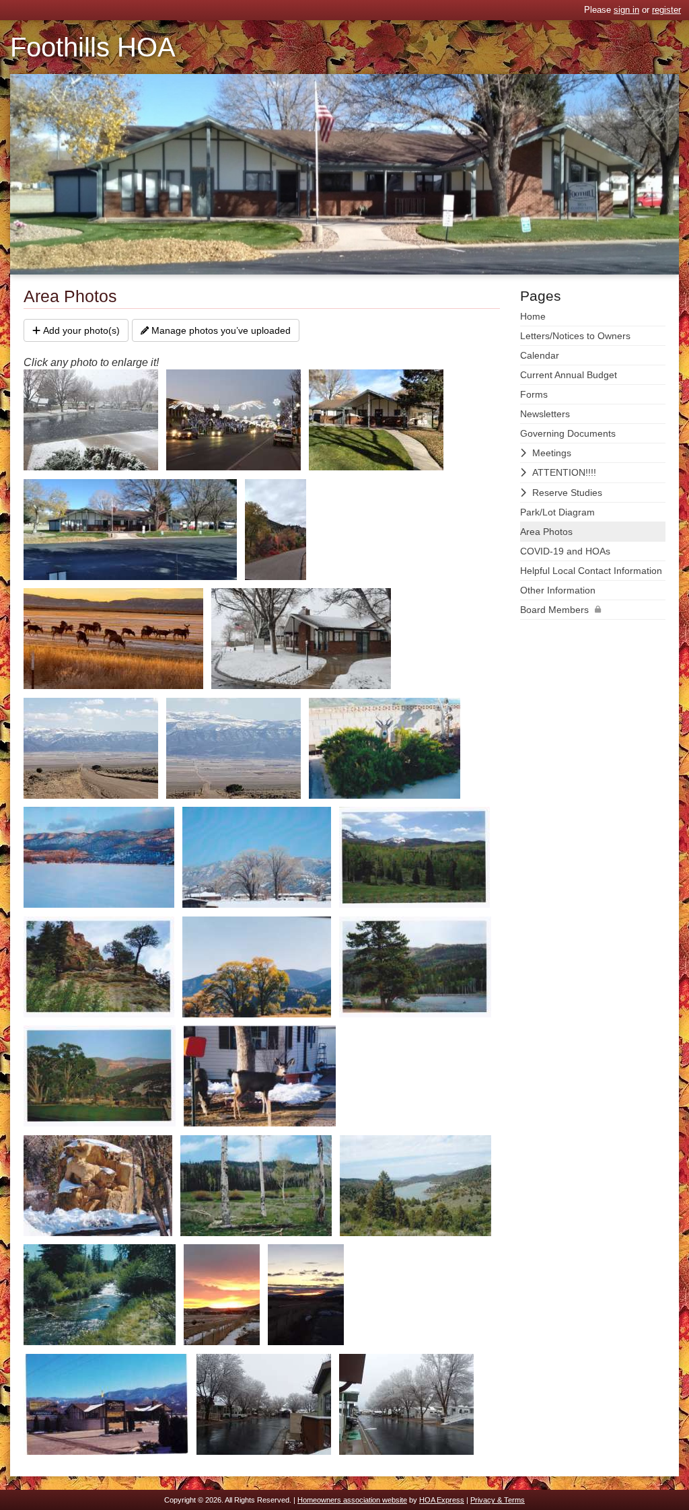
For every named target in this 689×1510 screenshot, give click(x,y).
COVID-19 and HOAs (565, 551)
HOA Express (441, 1500)
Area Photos (546, 531)
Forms (534, 394)
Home (533, 316)
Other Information (557, 590)
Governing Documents (568, 433)
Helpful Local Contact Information (591, 570)
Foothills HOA (93, 47)
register (666, 10)
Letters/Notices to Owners (575, 335)
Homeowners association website (352, 1500)
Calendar (539, 355)
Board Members (554, 609)
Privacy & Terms (497, 1500)
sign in (626, 10)
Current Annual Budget (568, 374)
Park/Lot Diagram (557, 512)
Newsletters (545, 413)
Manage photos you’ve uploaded (221, 330)
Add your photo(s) (81, 330)
